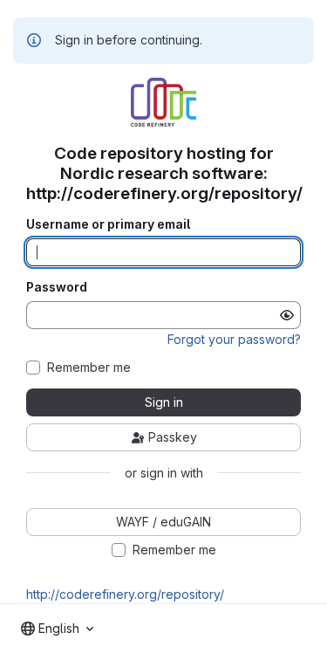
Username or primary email (108, 224)
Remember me (89, 368)
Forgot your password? (234, 339)
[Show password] (287, 315)
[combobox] (57, 628)
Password (56, 287)
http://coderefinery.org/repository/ (125, 594)
